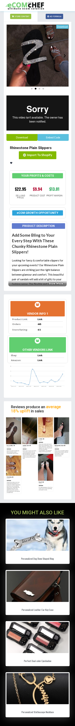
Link (40, 319)
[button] (20, 16)
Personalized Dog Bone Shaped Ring (37, 558)
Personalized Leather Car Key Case (37, 610)
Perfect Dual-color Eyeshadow (37, 661)
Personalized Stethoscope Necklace (37, 712)
